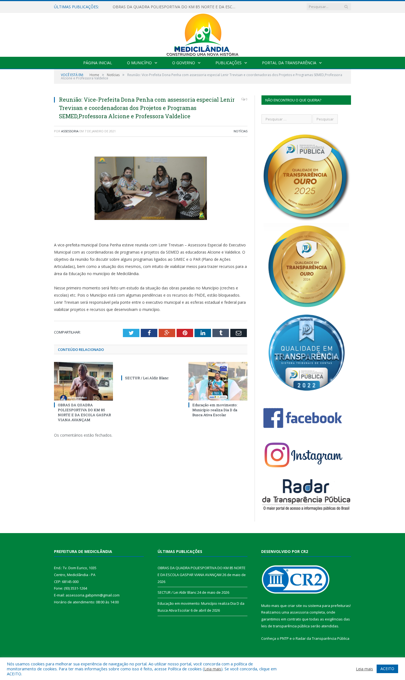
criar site (295, 605)
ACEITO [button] (387, 668)
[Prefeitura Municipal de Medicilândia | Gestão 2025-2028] (202, 33)
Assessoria (70, 131)
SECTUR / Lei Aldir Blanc (147, 377)
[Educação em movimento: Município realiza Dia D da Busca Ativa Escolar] (217, 381)
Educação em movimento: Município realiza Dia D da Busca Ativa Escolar (214, 409)
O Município (139, 62)
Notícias (240, 131)
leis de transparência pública (285, 625)
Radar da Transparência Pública (322, 638)
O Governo (183, 62)
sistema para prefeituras (329, 605)
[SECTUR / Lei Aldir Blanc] (150, 367)
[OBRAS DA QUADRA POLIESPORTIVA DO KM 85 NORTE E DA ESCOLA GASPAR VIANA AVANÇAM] (83, 381)
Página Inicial (97, 62)
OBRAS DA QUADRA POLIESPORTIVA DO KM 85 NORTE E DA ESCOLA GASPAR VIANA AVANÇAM (176, 6)
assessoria (299, 612)
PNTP (284, 638)
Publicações (228, 62)
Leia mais (212, 668)
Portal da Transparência (289, 62)
